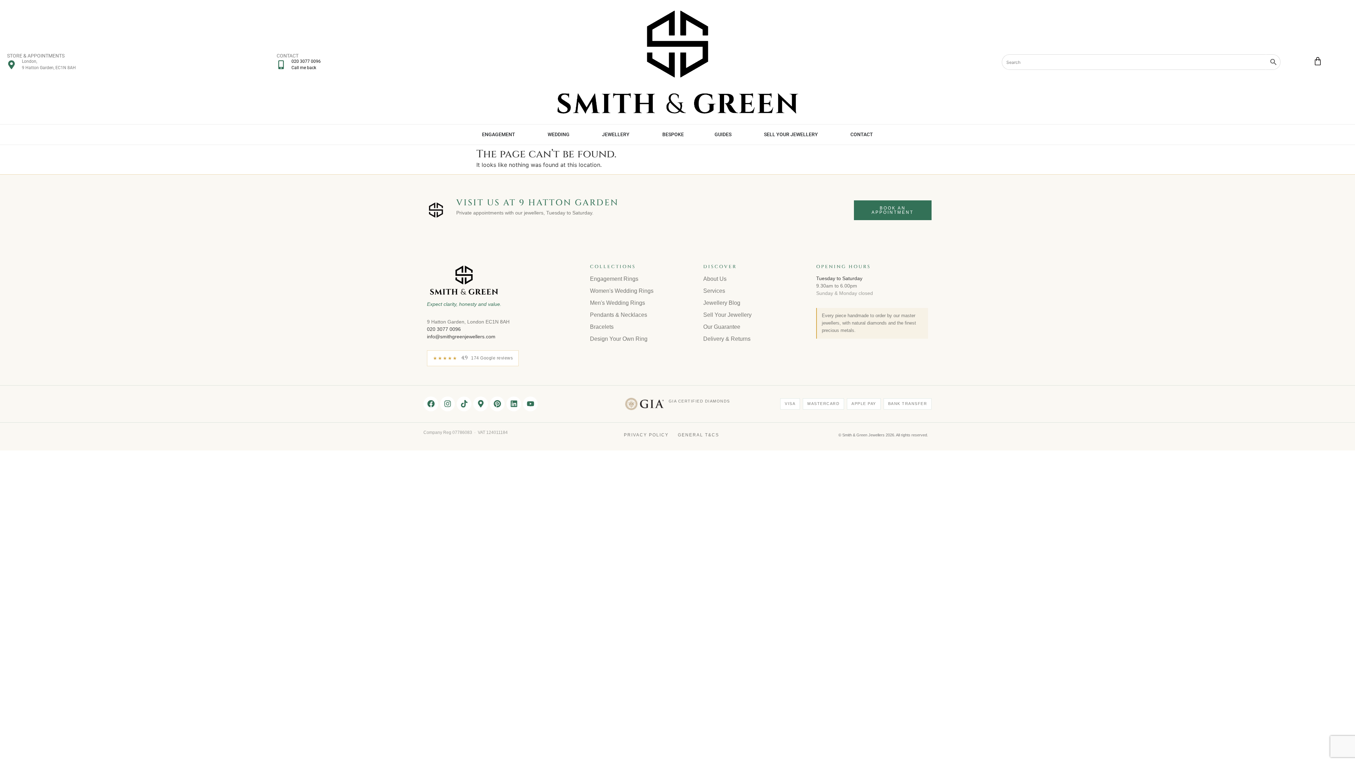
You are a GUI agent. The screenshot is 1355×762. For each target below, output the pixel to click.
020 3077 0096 (444, 329)
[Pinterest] (497, 404)
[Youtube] (530, 404)
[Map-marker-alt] (480, 404)
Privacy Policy (646, 435)
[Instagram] (447, 404)
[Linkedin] (513, 404)
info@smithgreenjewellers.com (461, 336)
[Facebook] (430, 404)
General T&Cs (698, 435)
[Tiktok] (464, 404)
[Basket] (1318, 61)
